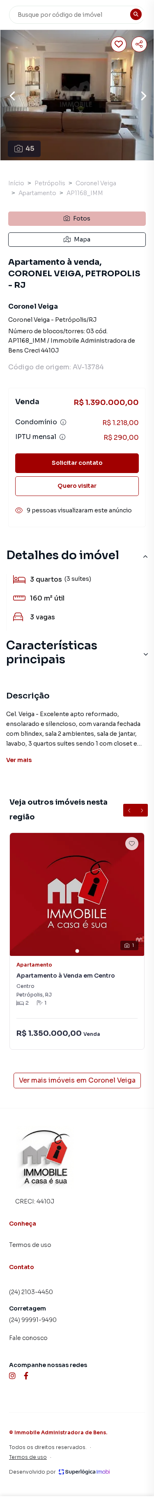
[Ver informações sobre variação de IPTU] (62, 437)
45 (29, 148)
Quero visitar (77, 485)
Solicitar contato (77, 462)
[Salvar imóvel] (118, 44)
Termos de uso (30, 1245)
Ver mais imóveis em (77, 1080)
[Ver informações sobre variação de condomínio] (63, 422)
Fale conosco (28, 1338)
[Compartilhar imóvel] (139, 44)
